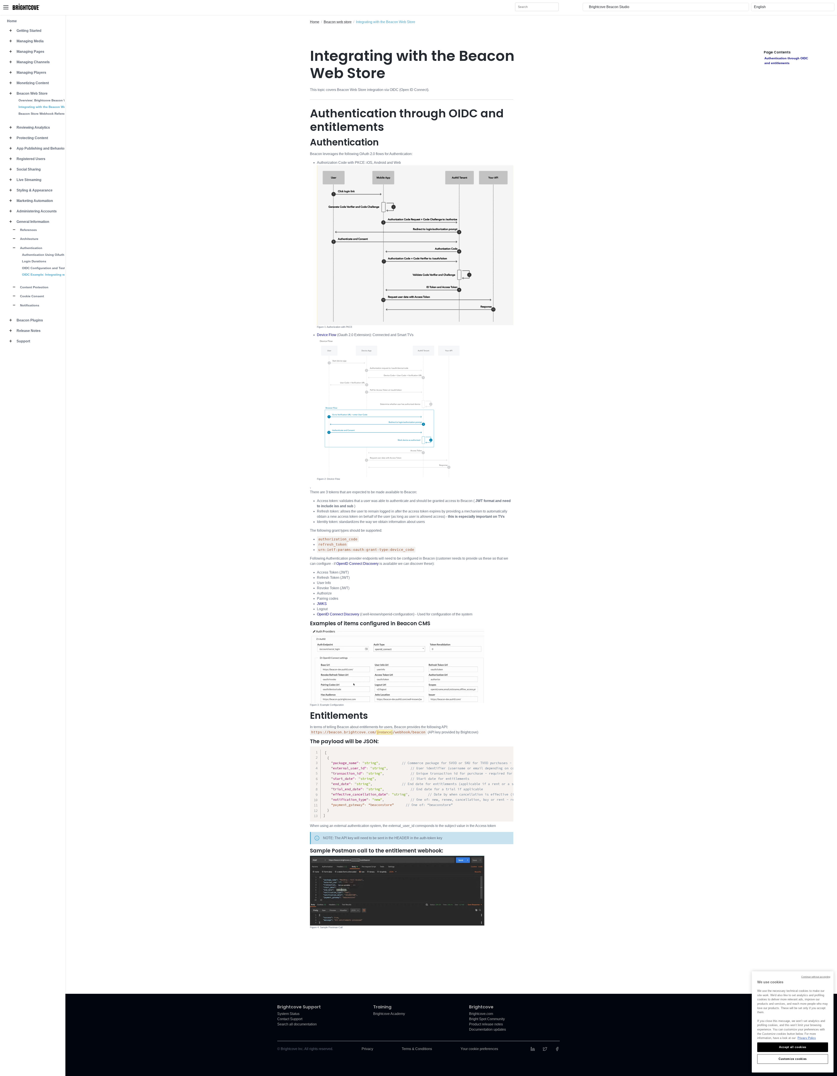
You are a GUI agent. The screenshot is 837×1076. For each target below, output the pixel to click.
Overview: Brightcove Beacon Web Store (49, 100)
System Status (288, 1014)
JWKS (322, 604)
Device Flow (326, 335)
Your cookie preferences (479, 1049)
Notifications (29, 305)
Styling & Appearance (34, 190)
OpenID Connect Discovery (357, 563)
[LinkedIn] (532, 1049)
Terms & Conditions (417, 1049)
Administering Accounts (36, 211)
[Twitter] (545, 1049)
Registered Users (30, 159)
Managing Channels (33, 62)
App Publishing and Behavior (40, 148)
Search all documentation (297, 1024)
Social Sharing (28, 169)
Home (12, 21)
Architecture (28, 239)
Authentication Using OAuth (43, 254)
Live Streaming (28, 180)
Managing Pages (30, 51)
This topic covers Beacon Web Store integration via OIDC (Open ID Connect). (369, 90)
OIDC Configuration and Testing (46, 268)
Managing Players (31, 72)
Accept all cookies (792, 1047)
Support (23, 341)
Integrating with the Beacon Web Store (47, 107)
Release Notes (28, 331)
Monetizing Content (32, 83)
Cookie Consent (31, 296)
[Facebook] (557, 1049)
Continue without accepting (815, 976)
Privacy (367, 1049)
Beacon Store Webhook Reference (44, 113)
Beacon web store (338, 22)
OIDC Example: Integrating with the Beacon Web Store (62, 274)
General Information (32, 222)
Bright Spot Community (487, 1019)
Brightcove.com (481, 1014)
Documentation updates (487, 1029)
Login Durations (34, 261)
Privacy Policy (807, 1038)
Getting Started (28, 30)
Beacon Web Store (32, 93)
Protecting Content (32, 138)
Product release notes (486, 1024)
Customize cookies (793, 1059)
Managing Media (30, 41)
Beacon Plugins (29, 320)
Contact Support (289, 1019)
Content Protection (33, 287)
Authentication (30, 248)
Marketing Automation (34, 201)
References (28, 230)
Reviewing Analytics (33, 127)
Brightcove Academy (389, 1014)
